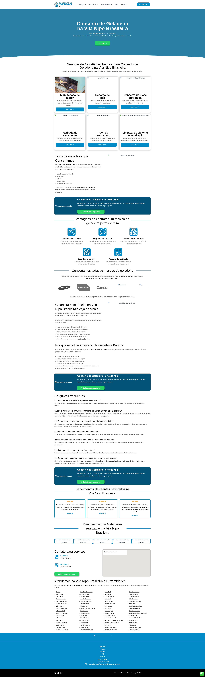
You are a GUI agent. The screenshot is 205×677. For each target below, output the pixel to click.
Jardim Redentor (61, 622)
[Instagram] (55, 673)
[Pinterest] (61, 673)
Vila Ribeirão (60, 606)
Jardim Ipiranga (134, 630)
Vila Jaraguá (109, 611)
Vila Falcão (59, 594)
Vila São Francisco (86, 592)
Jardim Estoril (60, 625)
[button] (56, 288)
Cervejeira (88, 461)
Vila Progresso (85, 596)
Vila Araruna (84, 611)
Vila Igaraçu (109, 606)
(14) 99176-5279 (65, 558)
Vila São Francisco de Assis (114, 620)
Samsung (98, 278)
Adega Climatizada (114, 461)
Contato (123, 4)
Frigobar (95, 461)
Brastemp (124, 276)
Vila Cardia (59, 596)
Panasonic (109, 278)
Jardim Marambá (61, 608)
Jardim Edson (84, 620)
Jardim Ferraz (84, 594)
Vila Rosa (132, 604)
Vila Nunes (83, 606)
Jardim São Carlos (135, 618)
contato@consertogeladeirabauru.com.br (107, 664)
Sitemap (102, 656)
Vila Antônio (84, 622)
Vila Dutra (59, 620)
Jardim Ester (84, 604)
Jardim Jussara (134, 596)
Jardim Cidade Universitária (138, 613)
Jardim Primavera (135, 601)
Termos (102, 651)
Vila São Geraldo (85, 601)
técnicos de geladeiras (87, 187)
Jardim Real (133, 615)
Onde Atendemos (106, 4)
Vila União (108, 594)
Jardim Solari (60, 615)
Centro (58, 592)
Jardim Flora (133, 620)
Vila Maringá (84, 627)
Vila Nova (59, 618)
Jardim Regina (85, 625)
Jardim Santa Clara (135, 606)
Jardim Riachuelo (110, 627)
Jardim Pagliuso (85, 599)
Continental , (90, 278)
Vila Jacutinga (133, 599)
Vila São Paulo (85, 613)
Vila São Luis (84, 618)
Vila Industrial (60, 611)
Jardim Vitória (109, 613)
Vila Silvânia (133, 622)
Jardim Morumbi (110, 604)
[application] (85, 4)
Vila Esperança (110, 615)
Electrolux (137, 276)
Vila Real (108, 592)
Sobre (116, 4)
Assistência (92, 4)
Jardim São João (134, 608)
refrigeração (82, 339)
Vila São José (60, 627)
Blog (102, 654)
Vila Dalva (108, 608)
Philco (116, 278)
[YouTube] (58, 673)
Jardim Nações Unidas (87, 608)
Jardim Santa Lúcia (86, 630)
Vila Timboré (109, 601)
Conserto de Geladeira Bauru (67, 164)
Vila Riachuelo (109, 596)
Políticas (102, 649)
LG (142, 276)
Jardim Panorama (61, 613)
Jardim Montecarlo (111, 630)
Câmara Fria (103, 461)
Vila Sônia (108, 599)
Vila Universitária (61, 601)
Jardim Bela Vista (61, 604)
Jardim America (61, 599)
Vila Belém (108, 625)
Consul (130, 276)
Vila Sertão (132, 625)
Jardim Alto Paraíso (62, 630)
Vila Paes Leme (134, 592)
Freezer (81, 461)
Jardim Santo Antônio (112, 622)
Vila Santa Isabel (110, 618)
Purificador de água (128, 461)
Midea (104, 278)
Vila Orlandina (133, 594)
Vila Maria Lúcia (134, 611)
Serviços (81, 4)
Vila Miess (83, 615)
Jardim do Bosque (135, 627)
